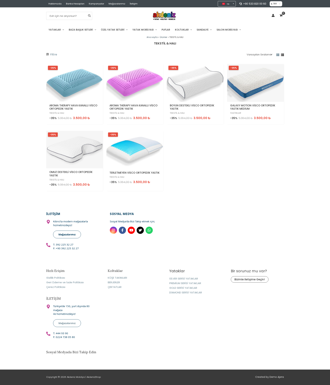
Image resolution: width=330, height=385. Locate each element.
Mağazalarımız (117, 3)
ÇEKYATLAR (115, 287)
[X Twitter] (140, 230)
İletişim (134, 3)
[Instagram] (113, 230)
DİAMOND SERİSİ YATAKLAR (185, 292)
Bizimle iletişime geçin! (249, 279)
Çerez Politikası (55, 287)
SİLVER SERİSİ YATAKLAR (183, 278)
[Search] (89, 16)
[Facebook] (122, 230)
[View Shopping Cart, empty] (281, 16)
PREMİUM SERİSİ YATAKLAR (185, 283)
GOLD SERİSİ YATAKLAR (183, 288)
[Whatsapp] (149, 230)
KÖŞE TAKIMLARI (117, 277)
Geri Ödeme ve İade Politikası (65, 282)
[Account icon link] (273, 15)
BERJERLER (114, 282)
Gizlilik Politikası (55, 277)
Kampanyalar (96, 3)
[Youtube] (131, 230)
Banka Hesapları (75, 3)
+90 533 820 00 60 (254, 3)
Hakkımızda (55, 3)
